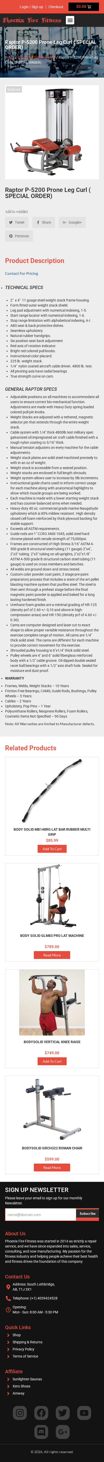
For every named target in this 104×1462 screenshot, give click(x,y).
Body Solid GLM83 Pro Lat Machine (52, 936)
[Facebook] (41, 1413)
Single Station (45, 57)
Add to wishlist (16, 211)
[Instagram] (20, 1413)
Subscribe (87, 1213)
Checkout (55, 7)
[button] (70, 20)
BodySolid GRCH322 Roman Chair (52, 1148)
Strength (24, 57)
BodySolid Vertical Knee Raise (52, 1042)
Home (9, 57)
